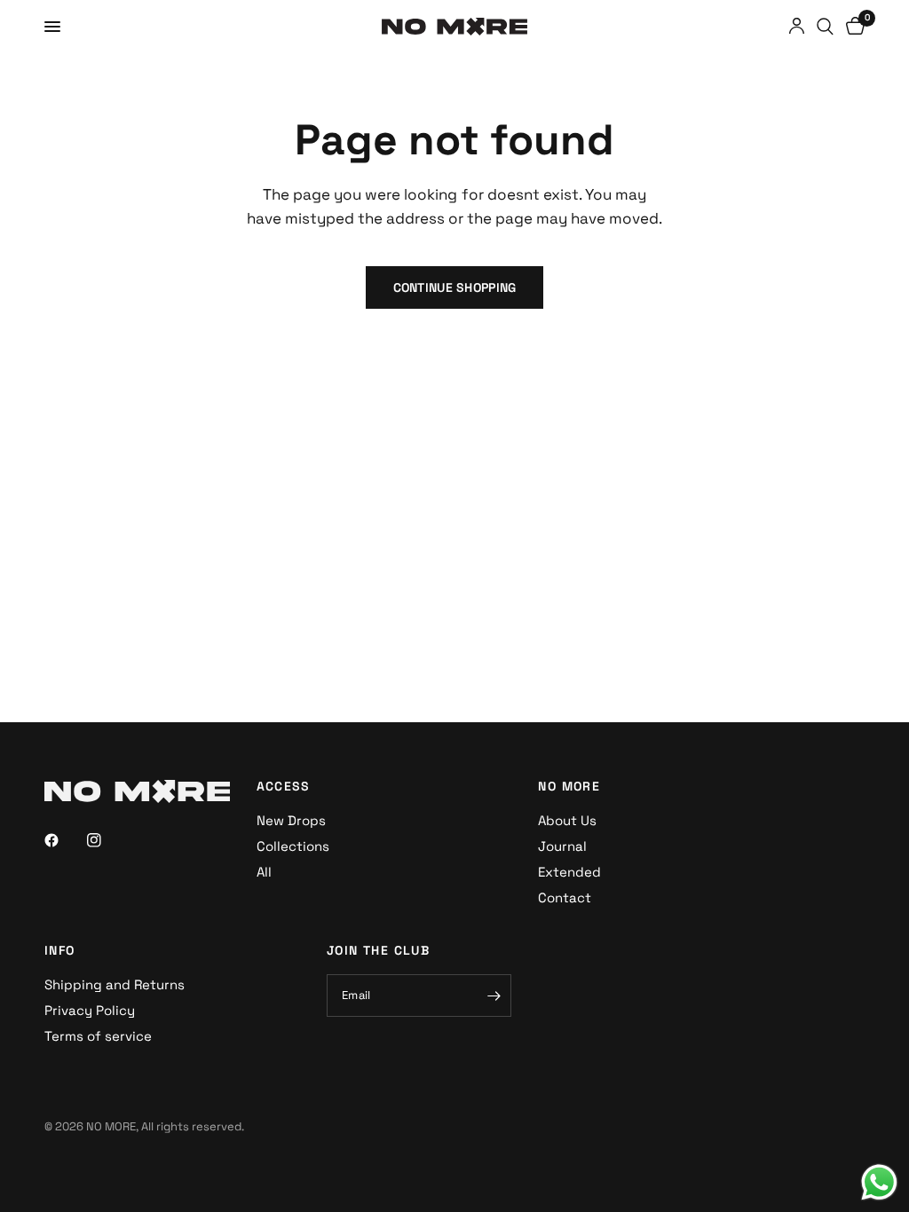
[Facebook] (63, 840)
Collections (293, 846)
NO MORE (569, 786)
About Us (567, 820)
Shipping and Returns (114, 984)
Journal (562, 846)
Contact (564, 897)
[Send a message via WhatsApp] (879, 1182)
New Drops (291, 820)
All (264, 871)
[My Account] (796, 26)
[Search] (825, 26)
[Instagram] (106, 840)
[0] (852, 26)
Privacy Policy (89, 1010)
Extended (569, 871)
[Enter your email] (493, 995)
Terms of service (98, 1035)
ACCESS (284, 786)
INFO (59, 950)
